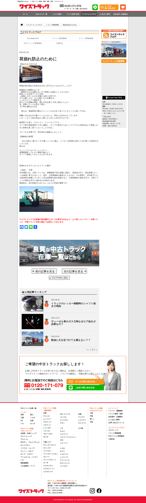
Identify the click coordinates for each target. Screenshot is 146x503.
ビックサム (64, 420)
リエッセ (46, 431)
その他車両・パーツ (28, 466)
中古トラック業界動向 (116, 436)
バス (22, 460)
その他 (80, 428)
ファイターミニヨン (50, 454)
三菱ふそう (47, 442)
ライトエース (65, 460)
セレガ (45, 437)
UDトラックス (65, 414)
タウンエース (65, 463)
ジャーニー (64, 443)
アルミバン (25, 439)
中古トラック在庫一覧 (28, 408)
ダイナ (62, 451)
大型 (91, 422)
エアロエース (48, 471)
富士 (31, 415)
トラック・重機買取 (115, 411)
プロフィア (47, 422)
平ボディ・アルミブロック (30, 442)
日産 (31, 420)
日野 (22, 415)
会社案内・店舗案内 (115, 417)
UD (22, 420)
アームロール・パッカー (29, 457)
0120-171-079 (72, 5)
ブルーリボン (48, 434)
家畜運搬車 (25, 463)
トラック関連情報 (114, 433)
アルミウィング (26, 436)
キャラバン (82, 423)
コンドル (63, 417)
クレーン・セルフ (27, 451)
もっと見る (90, 349)
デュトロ (46, 416)
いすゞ (23, 423)
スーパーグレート (49, 460)
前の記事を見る (45, 271)
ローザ (45, 463)
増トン (92, 419)
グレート (46, 457)
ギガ (61, 440)
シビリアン (82, 420)
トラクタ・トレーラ (28, 448)
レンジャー (47, 419)
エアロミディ (48, 466)
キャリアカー (25, 445)
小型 (91, 413)
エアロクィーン (49, 469)
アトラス (81, 417)
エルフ (62, 431)
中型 (91, 416)
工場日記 (111, 439)
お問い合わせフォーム (116, 422)
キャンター (47, 448)
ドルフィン (47, 425)
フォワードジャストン (68, 437)
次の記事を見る (73, 271)
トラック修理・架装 (115, 414)
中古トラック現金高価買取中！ (113, 42)
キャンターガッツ (49, 445)
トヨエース (64, 454)
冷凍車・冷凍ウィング (28, 433)
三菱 (22, 417)
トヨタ (32, 417)
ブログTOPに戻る (59, 278)
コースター (64, 466)
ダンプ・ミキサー (27, 454)
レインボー (47, 428)
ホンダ (32, 423)
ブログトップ (113, 430)
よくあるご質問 (114, 420)
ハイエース (64, 457)
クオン (62, 423)
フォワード (64, 434)
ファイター (47, 451)
